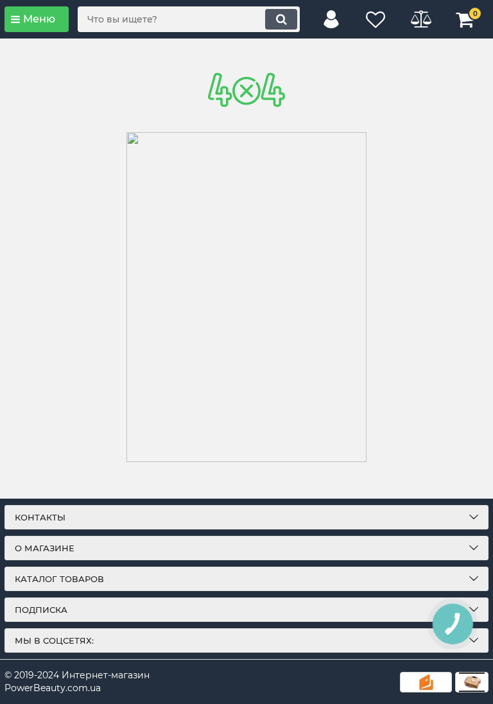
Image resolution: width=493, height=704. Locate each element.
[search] (281, 19)
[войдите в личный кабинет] (331, 19)
